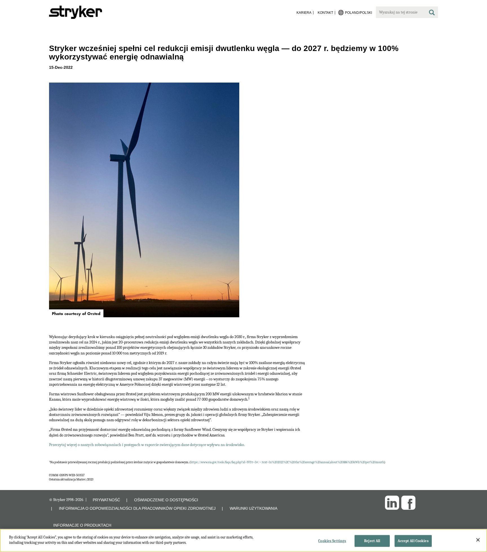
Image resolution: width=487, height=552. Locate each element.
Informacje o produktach (82, 525)
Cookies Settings (332, 541)
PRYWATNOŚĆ (106, 500)
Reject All (372, 541)
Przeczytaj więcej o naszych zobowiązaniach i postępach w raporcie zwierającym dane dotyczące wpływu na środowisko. (147, 444)
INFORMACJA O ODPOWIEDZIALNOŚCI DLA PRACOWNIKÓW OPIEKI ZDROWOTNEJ (137, 508)
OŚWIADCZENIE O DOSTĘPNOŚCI (166, 500)
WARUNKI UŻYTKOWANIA (253, 508)
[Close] (478, 540)
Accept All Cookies (413, 541)
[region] (243, 540)
